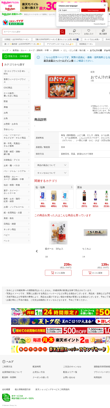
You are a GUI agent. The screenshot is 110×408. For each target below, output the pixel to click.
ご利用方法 (7, 366)
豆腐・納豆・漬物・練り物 (13, 152)
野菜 (6, 101)
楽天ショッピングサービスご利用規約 (52, 389)
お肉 (6, 113)
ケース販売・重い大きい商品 (11, 94)
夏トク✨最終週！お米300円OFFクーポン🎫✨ (22, 44)
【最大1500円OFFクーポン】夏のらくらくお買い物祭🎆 (57, 39)
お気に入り (89, 34)
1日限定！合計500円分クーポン (16, 39)
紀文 (93, 72)
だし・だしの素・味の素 (74, 50)
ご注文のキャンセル (72, 366)
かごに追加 (60, 273)
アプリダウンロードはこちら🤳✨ (60, 44)
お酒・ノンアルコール (14, 207)
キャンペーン (74, 34)
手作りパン (9, 129)
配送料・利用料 (9, 377)
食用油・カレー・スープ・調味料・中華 (31, 50)
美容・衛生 (9, 218)
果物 (6, 107)
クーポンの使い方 (41, 377)
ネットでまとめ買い (92, 39)
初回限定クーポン (86, 44)
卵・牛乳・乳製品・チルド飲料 (13, 144)
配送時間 (37, 366)
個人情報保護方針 (23, 389)
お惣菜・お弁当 (11, 124)
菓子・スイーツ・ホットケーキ (12, 191)
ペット (7, 241)
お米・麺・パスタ (12, 165)
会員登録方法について (12, 372)
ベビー (7, 235)
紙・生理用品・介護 (13, 212)
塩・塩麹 (40, 187)
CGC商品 (8, 87)
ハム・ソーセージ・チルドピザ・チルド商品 (15, 136)
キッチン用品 (10, 229)
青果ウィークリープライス (15, 80)
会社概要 (6, 389)
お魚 (6, 118)
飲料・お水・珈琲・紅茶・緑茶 (13, 200)
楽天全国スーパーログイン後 (58, 60)
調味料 (56, 50)
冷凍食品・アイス (12, 160)
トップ (5, 50)
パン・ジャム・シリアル (15, 171)
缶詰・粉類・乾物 (12, 185)
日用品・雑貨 (10, 224)
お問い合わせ (69, 377)
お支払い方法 (39, 372)
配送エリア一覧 (70, 372)
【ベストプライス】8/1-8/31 (14, 72)
